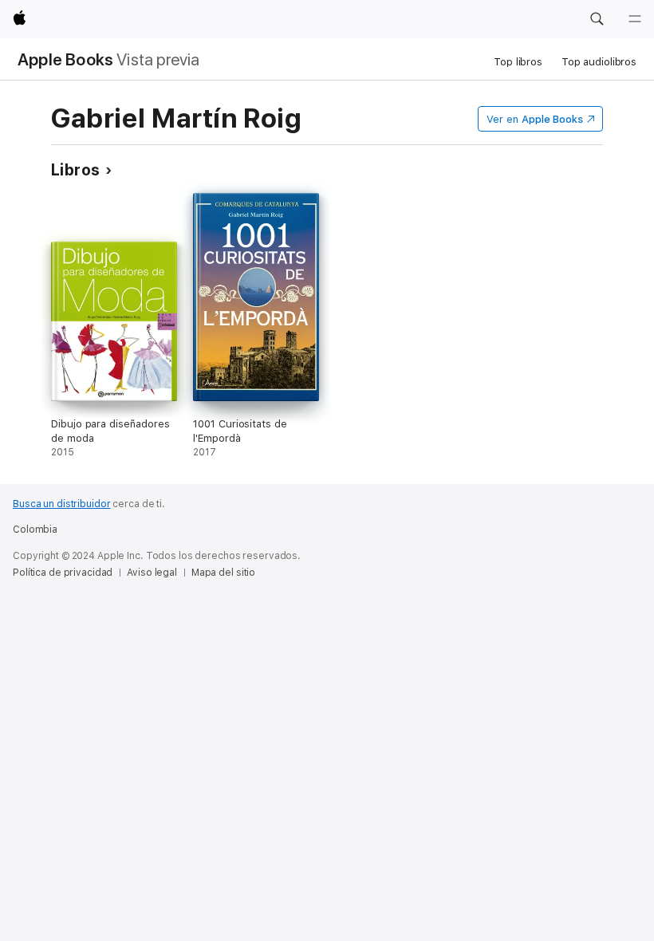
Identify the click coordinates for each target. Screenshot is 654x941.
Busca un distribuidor (61, 504)
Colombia (35, 529)
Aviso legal (152, 572)
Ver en (535, 119)
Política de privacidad (62, 572)
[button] (596, 19)
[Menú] (635, 19)
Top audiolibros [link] (598, 62)
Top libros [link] (518, 62)
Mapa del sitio (223, 572)
